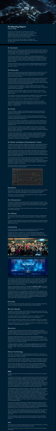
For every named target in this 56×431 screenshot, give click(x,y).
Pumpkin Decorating (12, 230)
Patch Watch (40, 232)
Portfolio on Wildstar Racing (32, 343)
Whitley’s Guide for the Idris (15, 343)
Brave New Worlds (35, 63)
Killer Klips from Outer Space (26, 230)
